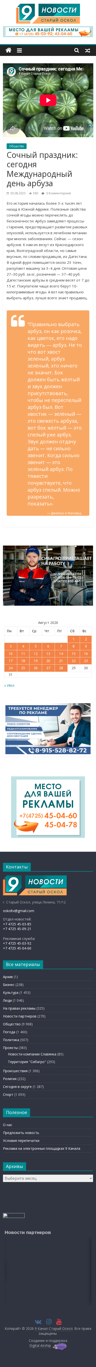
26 (36, 668)
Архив (8, 976)
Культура (10, 992)
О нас (7, 1124)
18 (23, 660)
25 (23, 668)
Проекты (10, 1047)
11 (23, 653)
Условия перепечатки (21, 1140)
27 (48, 668)
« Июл (9, 685)
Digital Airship (40, 1345)
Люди (7, 1000)
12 (36, 653)
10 (11, 653)
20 (48, 660)
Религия (9, 1078)
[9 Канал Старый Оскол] (8, 50)
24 (11, 668)
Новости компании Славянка (32, 1054)
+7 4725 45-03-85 (17, 924)
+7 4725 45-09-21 (17, 928)
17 (11, 660)
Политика (11, 1039)
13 (48, 653)
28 (61, 668)
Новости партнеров (19, 1016)
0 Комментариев (58, 193)
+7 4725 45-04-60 (17, 948)
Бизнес (9, 984)
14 (61, 653)
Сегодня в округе (17, 1086)
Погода (9, 1032)
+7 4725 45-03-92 (17, 943)
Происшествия (15, 1070)
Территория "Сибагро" (27, 1061)
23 (86, 660)
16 (86, 653)
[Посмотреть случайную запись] (87, 50)
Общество (16, 146)
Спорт (8, 1094)
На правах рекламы (19, 1008)
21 (61, 660)
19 (36, 660)
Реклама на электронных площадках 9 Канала (41, 1148)
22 (74, 660)
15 (74, 653)
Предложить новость (21, 1132)
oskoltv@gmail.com (18, 910)
